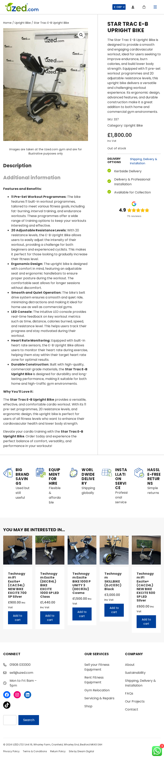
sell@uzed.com (21, 672)
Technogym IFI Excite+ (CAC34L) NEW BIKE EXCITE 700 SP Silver (17, 585)
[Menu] (155, 7)
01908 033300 (20, 664)
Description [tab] (17, 165)
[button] (81, 35)
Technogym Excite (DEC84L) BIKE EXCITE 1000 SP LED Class (49, 585)
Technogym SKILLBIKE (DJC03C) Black (113, 581)
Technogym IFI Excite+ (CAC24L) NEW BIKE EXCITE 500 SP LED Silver (146, 587)
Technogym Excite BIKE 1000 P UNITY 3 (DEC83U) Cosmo (81, 583)
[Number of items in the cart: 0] (144, 7)
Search (28, 720)
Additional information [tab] (32, 177)
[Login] (133, 7)
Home (7, 23)
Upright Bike (23, 23)
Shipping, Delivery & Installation (143, 161)
